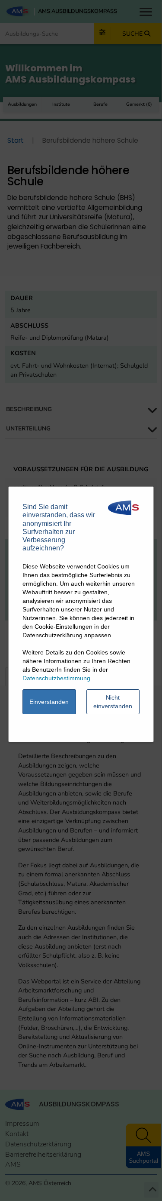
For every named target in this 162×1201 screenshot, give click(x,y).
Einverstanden (49, 701)
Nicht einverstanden (112, 702)
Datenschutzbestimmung (56, 678)
